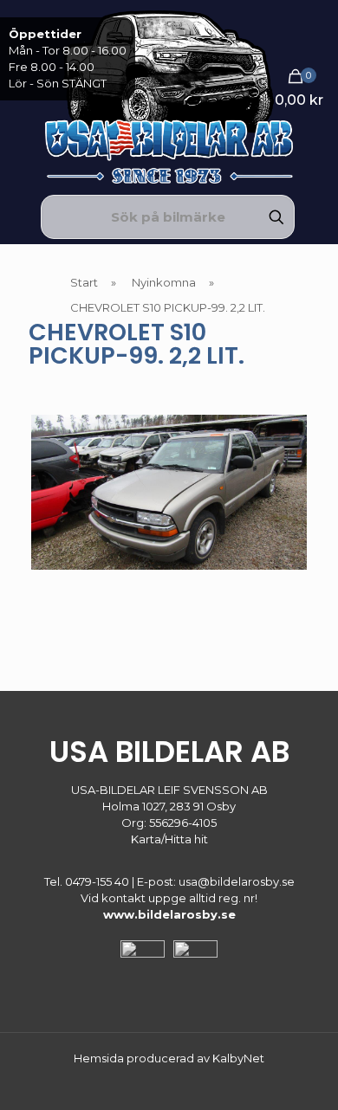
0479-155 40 (97, 881)
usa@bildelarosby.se (237, 881)
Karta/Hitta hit (169, 839)
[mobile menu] (314, 34)
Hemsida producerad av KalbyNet (169, 1058)
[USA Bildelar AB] (169, 95)
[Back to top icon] (302, 1074)
